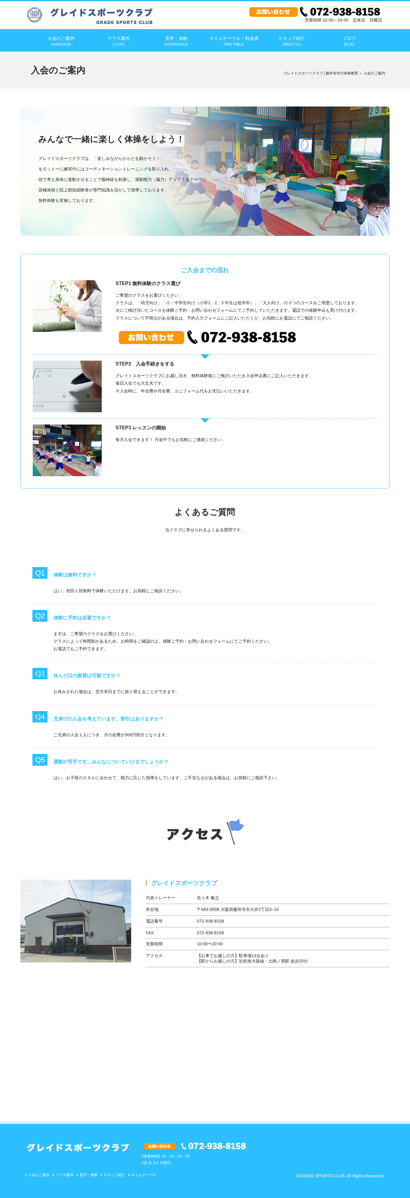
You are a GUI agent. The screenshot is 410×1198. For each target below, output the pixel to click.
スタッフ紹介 (291, 41)
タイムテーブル (143, 1175)
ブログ (349, 41)
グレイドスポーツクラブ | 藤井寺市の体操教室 (320, 73)
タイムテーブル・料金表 (234, 41)
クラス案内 (118, 41)
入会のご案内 (60, 41)
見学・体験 (176, 41)
